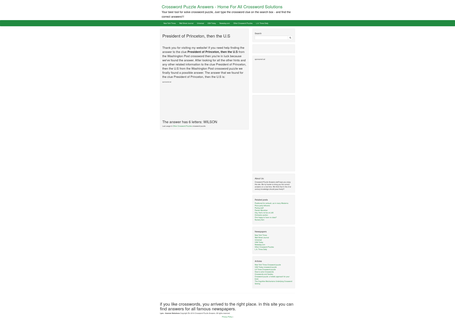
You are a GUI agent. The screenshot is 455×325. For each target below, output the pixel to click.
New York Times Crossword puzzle (268, 264)
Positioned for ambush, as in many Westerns (271, 203)
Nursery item (259, 220)
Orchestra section (261, 215)
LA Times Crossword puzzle (265, 269)
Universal (200, 23)
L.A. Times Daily (262, 23)
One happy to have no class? (266, 217)
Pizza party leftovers (262, 205)
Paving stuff (259, 208)
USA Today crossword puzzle (266, 267)
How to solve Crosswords (264, 272)
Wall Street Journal (186, 23)
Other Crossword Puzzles (243, 23)
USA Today (211, 23)
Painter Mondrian (261, 210)
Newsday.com (224, 23)
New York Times (170, 23)
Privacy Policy (227, 317)
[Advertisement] (182, 100)
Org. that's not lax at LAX (264, 212)
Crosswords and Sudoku (264, 274)
